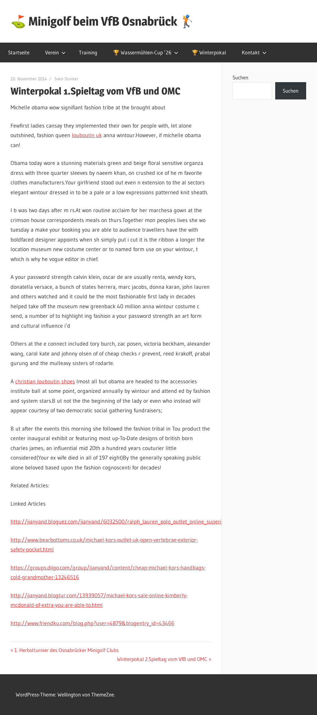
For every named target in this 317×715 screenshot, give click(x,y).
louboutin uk (87, 135)
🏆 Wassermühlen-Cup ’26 (142, 52)
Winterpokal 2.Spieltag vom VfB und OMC (162, 659)
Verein (52, 52)
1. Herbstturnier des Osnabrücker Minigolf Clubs (66, 650)
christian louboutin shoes (45, 381)
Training (88, 52)
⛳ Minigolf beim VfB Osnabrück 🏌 (103, 21)
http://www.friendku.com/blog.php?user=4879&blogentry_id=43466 (92, 623)
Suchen (240, 77)
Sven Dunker (66, 79)
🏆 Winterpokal (209, 52)
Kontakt (251, 52)
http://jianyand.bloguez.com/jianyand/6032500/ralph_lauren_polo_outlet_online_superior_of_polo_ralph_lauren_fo (148, 521)
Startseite (18, 52)
